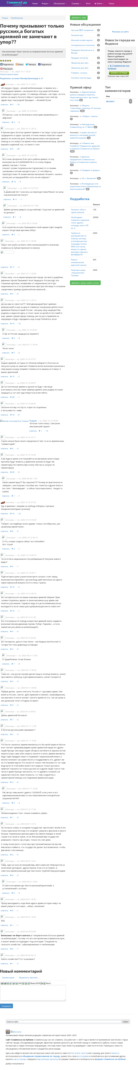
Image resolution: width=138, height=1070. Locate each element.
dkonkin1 (110, 101)
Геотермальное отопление (83, 45)
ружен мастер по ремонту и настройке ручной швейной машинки (83, 135)
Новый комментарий (9, 74)
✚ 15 (13, 181)
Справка (76, 3)
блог (72, 1053)
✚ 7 (11, 719)
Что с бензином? (89, 178)
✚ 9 (11, 705)
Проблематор (17, 17)
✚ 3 (11, 104)
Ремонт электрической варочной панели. (79, 262)
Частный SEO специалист (82, 30)
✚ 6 (13, 338)
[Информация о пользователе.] (14, 420)
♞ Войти (98, 3)
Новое (35, 3)
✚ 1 (14, 217)
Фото (88, 3)
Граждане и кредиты (91, 170)
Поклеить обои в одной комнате (78, 211)
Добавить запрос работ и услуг (85, 282)
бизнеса (115, 1053)
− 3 (18, 376)
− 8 (18, 338)
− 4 (18, 267)
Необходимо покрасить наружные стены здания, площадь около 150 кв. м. (80, 222)
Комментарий (8, 977)
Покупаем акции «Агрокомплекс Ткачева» (78, 273)
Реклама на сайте (120, 31)
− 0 (19, 181)
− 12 (19, 513)
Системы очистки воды (81, 77)
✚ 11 (15, 199)
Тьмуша (33, 420)
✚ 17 (12, 267)
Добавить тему (79, 17)
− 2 (18, 122)
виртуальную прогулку (47, 1059)
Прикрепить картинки (28, 977)
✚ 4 (11, 631)
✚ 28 (12, 397)
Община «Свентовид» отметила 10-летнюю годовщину (85, 108)
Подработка (79, 199)
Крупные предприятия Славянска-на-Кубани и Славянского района (83, 159)
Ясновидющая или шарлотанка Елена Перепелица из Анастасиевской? (85, 186)
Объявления (59, 3)
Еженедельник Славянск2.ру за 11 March (82, 125)
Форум (45, 3)
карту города (19, 1059)
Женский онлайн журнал (82, 40)
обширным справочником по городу (41, 1056)
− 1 (21, 199)
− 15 (19, 323)
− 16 (18, 104)
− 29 (18, 148)
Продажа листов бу (79, 57)
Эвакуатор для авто (79, 62)
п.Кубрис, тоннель (79, 72)
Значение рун (77, 35)
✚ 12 (12, 376)
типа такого (81, 1053)
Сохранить (6, 1006)
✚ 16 (12, 414)
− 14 (46, 430)
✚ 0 (13, 352)
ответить (4, 104)
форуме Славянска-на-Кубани (110, 1059)
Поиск (111, 3)
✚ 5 (11, 148)
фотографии (83, 1056)
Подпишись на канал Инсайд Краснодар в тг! (21, 78)
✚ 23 (12, 472)
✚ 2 (13, 122)
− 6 (19, 217)
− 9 (17, 293)
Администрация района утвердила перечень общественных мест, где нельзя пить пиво (84, 96)
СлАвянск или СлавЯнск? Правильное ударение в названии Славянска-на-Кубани (85, 146)
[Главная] (18, 3)
